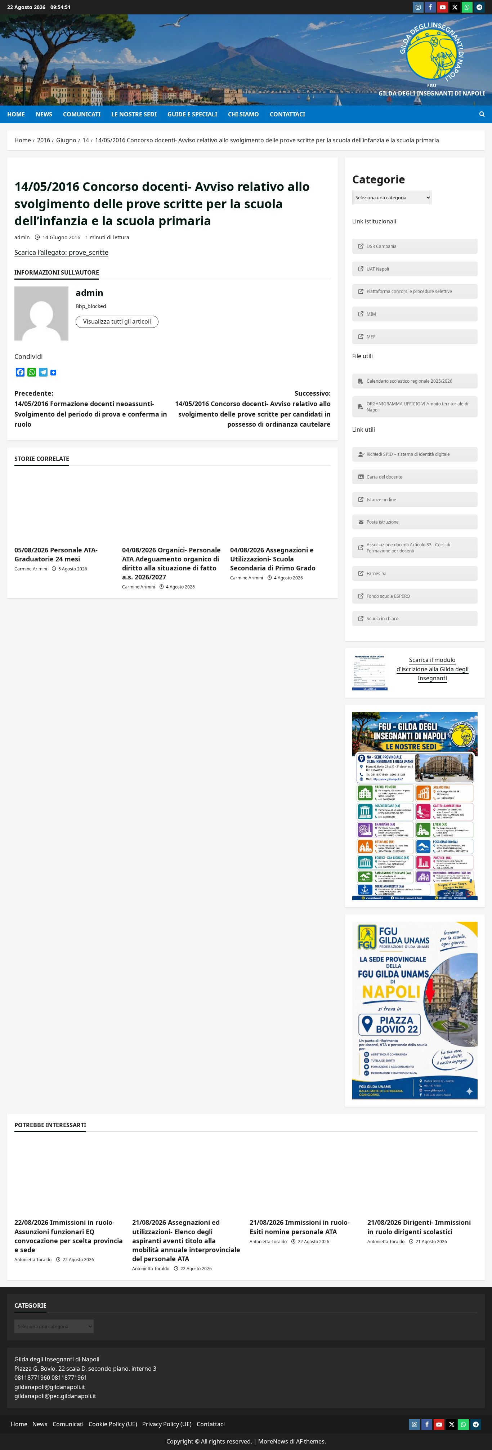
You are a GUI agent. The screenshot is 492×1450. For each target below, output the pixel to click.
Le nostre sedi (134, 114)
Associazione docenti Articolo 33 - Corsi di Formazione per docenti (408, 548)
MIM (371, 314)
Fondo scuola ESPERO (388, 596)
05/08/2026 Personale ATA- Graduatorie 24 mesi (56, 554)
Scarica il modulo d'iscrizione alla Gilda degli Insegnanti (433, 669)
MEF (371, 337)
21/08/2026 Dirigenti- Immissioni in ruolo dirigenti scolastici (419, 1227)
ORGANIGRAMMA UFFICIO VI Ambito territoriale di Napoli (417, 407)
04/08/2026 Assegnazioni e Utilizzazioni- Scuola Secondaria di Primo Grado (273, 559)
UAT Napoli (378, 269)
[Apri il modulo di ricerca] (482, 114)
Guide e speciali (192, 114)
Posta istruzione (383, 522)
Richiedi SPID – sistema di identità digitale (408, 454)
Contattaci (287, 114)
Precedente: (90, 408)
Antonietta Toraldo (33, 1259)
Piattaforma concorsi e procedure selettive (409, 291)
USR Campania (382, 246)
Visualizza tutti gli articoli (117, 321)
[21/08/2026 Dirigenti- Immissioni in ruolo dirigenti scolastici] (422, 1176)
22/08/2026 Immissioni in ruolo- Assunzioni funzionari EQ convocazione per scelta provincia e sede (68, 1236)
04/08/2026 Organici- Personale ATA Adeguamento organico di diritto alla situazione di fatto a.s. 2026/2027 (171, 564)
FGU (431, 86)
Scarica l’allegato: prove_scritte (61, 252)
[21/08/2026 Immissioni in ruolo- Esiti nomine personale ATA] (305, 1176)
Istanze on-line (381, 500)
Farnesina (376, 573)
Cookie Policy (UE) (113, 1424)
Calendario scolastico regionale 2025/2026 (409, 381)
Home (16, 114)
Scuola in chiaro (382, 618)
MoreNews (273, 1441)
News (44, 114)
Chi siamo (243, 114)
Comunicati (81, 114)
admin (22, 237)
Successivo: (253, 408)
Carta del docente (384, 477)
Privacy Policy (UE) (167, 1424)
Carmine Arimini (30, 569)
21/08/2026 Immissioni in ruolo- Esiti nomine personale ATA (300, 1227)
